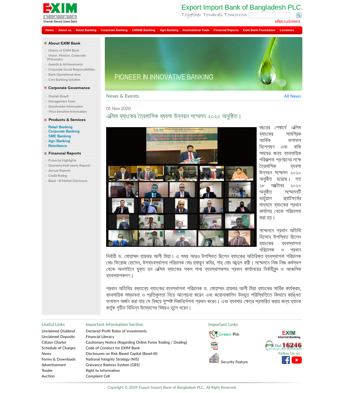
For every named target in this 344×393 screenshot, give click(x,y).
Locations (287, 30)
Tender (47, 371)
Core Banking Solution (64, 79)
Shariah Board (58, 96)
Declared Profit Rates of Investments (116, 331)
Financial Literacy (100, 337)
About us (64, 30)
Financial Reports (226, 30)
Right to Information (103, 371)
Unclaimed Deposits (58, 337)
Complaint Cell (98, 376)
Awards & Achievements (65, 64)
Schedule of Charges (59, 348)
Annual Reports (59, 170)
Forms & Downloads (59, 359)
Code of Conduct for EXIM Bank (113, 348)
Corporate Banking (114, 30)
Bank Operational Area (64, 74)
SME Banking (59, 136)
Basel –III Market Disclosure (67, 180)
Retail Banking (86, 30)
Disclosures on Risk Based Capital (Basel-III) (121, 354)
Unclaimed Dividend (58, 331)
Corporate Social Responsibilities (71, 69)
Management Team (61, 101)
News (46, 354)
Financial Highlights (62, 160)
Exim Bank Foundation (259, 30)
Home (49, 30)
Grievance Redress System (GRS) (113, 365)
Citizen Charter (54, 342)
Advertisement (54, 365)
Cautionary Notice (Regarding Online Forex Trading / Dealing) (136, 342)
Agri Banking (169, 30)
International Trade (196, 30)
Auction (48, 376)
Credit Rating (57, 175)
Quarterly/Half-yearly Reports (69, 165)
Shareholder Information (65, 106)
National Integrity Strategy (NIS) (112, 359)
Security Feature (234, 362)
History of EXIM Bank (63, 50)
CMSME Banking (143, 30)
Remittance (57, 146)
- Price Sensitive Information (67, 111)
